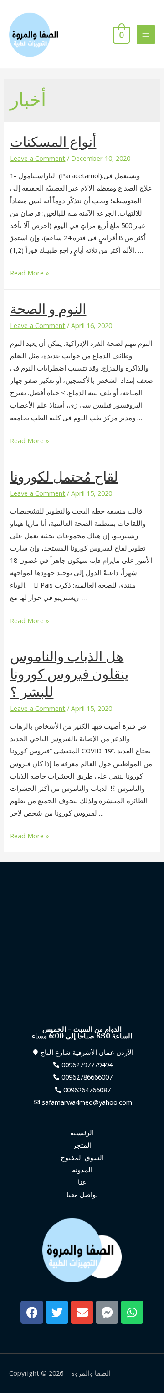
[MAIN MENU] (146, 34)
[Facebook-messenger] (107, 1312)
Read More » (29, 272)
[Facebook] (31, 1312)
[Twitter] (57, 1312)
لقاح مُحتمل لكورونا (64, 476)
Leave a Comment (37, 158)
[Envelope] (82, 1312)
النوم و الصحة (48, 309)
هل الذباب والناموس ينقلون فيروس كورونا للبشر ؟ (69, 673)
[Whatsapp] (132, 1312)
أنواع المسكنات (53, 141)
